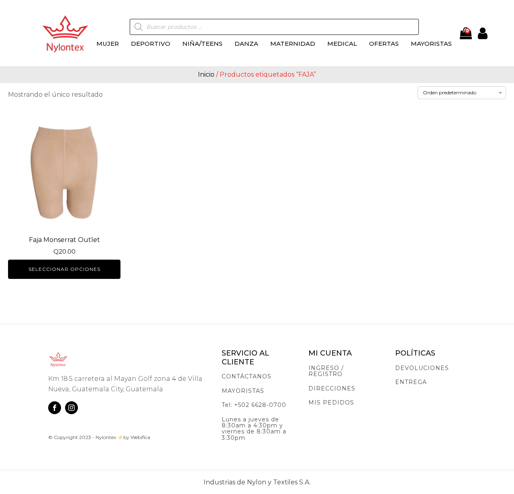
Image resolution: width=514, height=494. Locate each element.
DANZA (246, 43)
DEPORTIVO (150, 43)
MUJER (107, 43)
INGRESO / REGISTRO (326, 371)
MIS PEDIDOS (331, 403)
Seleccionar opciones (64, 269)
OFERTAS (384, 43)
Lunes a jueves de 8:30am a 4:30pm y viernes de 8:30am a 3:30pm (254, 429)
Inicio (206, 74)
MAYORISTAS (431, 43)
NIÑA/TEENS (202, 43)
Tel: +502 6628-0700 (254, 405)
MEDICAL (342, 43)
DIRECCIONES (331, 389)
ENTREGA (411, 382)
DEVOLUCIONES (422, 368)
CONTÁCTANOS (246, 377)
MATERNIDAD (292, 43)
